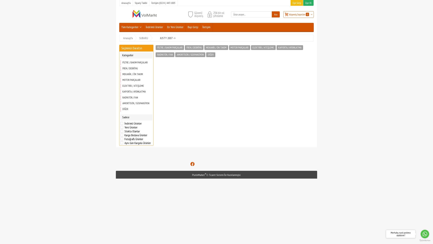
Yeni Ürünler (131, 127)
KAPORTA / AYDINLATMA (134, 91)
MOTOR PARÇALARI (131, 80)
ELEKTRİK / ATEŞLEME (133, 85)
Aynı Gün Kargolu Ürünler (137, 143)
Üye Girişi (297, 3)
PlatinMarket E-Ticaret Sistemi (208, 175)
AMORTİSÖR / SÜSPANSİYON (135, 103)
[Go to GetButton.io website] (424, 240)
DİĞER (125, 109)
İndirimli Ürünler (133, 123)
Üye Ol (308, 3)
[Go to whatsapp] (425, 234)
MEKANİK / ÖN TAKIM (132, 74)
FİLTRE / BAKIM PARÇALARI (135, 62)
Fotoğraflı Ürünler (133, 139)
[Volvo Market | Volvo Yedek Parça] (144, 17)
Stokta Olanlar (132, 131)
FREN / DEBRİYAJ (130, 68)
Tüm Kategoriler (130, 27)
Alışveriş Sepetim (298, 14)
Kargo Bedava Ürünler (135, 135)
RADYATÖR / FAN (130, 97)
